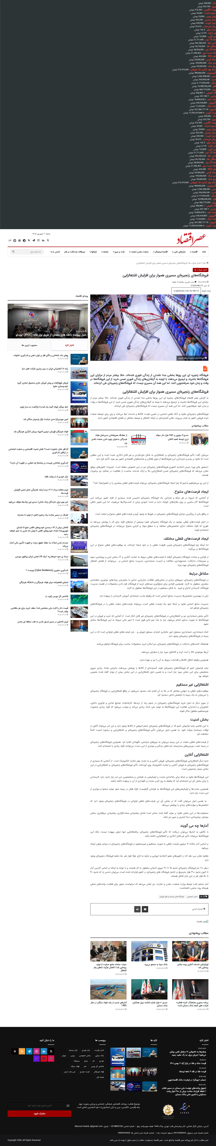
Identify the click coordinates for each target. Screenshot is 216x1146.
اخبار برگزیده (99, 1050)
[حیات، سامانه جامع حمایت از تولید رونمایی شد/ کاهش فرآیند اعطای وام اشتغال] (108, 951)
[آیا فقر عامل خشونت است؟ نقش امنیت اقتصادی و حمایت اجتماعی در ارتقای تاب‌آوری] (79, 453)
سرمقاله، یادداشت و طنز (74, 252)
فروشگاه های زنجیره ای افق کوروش (171, 896)
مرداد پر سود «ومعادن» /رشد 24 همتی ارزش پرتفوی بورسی (41, 556)
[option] (48, 321)
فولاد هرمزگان (99, 1071)
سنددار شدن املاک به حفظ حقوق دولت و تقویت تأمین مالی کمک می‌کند (38, 544)
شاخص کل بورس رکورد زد (56, 596)
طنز (85, 1066)
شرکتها (94, 252)
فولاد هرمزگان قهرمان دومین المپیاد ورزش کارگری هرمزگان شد (41, 431)
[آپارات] (19, 240)
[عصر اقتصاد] (190, 239)
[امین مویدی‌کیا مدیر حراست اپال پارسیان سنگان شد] (79, 423)
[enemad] (185, 1119)
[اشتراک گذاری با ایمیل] (145, 909)
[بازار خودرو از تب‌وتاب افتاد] (79, 480)
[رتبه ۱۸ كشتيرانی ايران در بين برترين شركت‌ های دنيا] (79, 373)
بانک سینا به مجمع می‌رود (155, 964)
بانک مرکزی (99, 1055)
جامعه (105, 252)
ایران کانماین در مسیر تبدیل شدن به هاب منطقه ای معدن (42, 621)
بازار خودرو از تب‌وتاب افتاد (56, 476)
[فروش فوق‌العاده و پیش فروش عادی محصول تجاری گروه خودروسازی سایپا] (79, 392)
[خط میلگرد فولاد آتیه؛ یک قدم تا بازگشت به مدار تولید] (79, 410)
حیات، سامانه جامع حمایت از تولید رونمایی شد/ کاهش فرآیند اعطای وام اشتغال (110, 967)
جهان (64, 1055)
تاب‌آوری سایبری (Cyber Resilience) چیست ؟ (47, 570)
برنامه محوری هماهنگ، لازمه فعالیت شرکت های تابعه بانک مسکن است (192, 1004)
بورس (72, 1055)
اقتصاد (194, 252)
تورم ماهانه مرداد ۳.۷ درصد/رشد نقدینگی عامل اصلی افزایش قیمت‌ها (41, 491)
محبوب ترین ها (29, 345)
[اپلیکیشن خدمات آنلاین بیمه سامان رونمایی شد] (190, 951)
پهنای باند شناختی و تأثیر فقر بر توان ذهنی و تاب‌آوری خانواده (41, 355)
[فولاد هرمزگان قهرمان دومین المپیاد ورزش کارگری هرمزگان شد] (79, 437)
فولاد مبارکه (75, 1066)
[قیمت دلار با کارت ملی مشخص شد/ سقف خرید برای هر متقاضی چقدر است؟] (79, 612)
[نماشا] (14, 240)
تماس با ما (55, 252)
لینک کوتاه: (206, 291)
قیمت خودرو (84, 1071)
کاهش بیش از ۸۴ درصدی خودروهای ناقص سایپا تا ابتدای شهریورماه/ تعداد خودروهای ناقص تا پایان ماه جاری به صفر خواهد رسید (38, 531)
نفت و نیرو (120, 252)
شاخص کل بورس (97, 1066)
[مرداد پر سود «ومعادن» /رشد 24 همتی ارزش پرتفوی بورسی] (79, 561)
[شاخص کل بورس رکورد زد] (79, 599)
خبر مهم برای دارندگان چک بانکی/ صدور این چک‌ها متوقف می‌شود (38, 502)
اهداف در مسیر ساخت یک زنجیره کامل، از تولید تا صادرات (42, 515)
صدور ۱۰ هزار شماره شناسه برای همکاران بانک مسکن (150, 1004)
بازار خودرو (86, 1050)
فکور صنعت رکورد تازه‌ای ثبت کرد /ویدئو (63, 335)
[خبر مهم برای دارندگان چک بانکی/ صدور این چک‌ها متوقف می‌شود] (79, 505)
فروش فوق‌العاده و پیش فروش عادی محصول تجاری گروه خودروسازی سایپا (42, 384)
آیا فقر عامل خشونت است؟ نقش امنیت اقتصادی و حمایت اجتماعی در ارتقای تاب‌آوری (38, 450)
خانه (204, 252)
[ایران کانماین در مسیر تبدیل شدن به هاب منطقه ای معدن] (79, 626)
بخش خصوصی (192, 896)
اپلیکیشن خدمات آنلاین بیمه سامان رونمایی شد (192, 966)
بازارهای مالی (179, 252)
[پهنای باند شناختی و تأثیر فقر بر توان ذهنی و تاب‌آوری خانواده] (79, 359)
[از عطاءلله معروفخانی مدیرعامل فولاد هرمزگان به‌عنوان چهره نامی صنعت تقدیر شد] (138, 439)
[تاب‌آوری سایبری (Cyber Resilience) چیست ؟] (79, 574)
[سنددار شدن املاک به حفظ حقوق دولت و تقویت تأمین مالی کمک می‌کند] (79, 547)
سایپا (86, 1060)
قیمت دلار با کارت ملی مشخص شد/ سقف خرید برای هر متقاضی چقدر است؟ (39, 609)
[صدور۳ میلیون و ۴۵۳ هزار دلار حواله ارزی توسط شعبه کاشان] (199, 439)
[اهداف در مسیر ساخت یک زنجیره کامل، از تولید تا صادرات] (79, 518)
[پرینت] (137, 909)
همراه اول (100, 1077)
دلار (93, 1060)
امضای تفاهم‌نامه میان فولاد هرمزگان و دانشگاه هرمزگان (43, 582)
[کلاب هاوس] (10, 240)
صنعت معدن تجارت (140, 252)
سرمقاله (77, 1060)
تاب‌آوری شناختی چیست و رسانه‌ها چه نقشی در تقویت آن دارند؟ (39, 463)
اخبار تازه (69, 345)
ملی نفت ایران (69, 1071)
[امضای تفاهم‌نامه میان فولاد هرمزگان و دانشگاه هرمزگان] (79, 586)
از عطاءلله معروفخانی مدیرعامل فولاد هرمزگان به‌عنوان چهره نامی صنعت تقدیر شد (109, 439)
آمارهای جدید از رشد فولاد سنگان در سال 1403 (109, 1004)
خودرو (101, 1060)
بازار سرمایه (73, 1050)
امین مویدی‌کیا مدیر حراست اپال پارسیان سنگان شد (45, 419)
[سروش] (24, 240)
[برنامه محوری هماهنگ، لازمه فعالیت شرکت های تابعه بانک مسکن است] (190, 989)
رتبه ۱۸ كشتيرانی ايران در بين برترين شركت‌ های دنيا (45, 368)
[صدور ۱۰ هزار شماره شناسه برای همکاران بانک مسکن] (149, 989)
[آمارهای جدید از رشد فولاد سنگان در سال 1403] (108, 989)
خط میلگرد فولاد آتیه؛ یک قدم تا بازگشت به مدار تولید (44, 407)
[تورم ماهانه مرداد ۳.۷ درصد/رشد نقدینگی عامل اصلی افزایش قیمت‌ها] (79, 493)
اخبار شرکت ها (194, 263)
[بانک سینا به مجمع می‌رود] (149, 951)
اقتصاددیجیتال (161, 252)
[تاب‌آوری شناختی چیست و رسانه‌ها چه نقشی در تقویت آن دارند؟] (79, 467)
